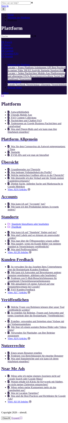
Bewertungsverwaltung (42, 76)
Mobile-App (44, 73)
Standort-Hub (57, 70)
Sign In (5, 6)
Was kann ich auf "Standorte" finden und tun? (33, 232)
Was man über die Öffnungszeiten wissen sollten (34, 241)
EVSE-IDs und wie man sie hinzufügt (29, 155)
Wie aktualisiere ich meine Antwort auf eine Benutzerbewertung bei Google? (31, 285)
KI (29, 70)
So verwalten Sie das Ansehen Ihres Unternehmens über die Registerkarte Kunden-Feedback (35, 268)
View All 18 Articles (18, 401)
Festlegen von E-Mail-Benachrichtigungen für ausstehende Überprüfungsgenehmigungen (32, 279)
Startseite (45, 70)
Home (11, 14)
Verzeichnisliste (59, 84)
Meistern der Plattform (19, 17)
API (49, 67)
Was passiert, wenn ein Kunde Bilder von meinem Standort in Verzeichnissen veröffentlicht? (34, 245)
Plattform (29, 67)
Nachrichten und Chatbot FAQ (26, 120)
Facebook (21, 84)
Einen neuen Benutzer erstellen (26, 353)
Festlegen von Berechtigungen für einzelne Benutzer (36, 355)
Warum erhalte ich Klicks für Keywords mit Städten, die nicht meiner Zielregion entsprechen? (35, 383)
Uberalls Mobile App (21, 114)
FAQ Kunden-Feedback (22, 289)
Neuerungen (25, 79)
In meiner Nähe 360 (18, 70)
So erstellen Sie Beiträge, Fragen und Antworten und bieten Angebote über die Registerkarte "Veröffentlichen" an (36, 315)
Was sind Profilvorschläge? (24, 249)
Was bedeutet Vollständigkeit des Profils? (31, 172)
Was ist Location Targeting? (24, 393)
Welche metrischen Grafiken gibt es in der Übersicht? (37, 175)
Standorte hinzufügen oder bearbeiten (30, 224)
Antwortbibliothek (19, 112)
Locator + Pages (16, 67)
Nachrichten (31, 73)
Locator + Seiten (16, 73)
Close (5, 418)
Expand (16, 418)
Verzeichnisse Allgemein (38, 84)
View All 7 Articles (17, 292)
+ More (5, 93)
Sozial (57, 76)
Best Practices (59, 67)
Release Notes (15, 87)
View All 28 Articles (18, 252)
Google (12, 84)
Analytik (36, 70)
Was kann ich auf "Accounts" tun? (27, 204)
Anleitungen (40, 67)
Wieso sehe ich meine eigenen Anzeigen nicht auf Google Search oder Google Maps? (34, 377)
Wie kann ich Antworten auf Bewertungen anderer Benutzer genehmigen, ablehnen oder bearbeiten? (34, 274)
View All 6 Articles (17, 189)
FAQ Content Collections (23, 117)
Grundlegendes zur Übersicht (25, 169)
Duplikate (16, 227)
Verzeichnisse (14, 81)
